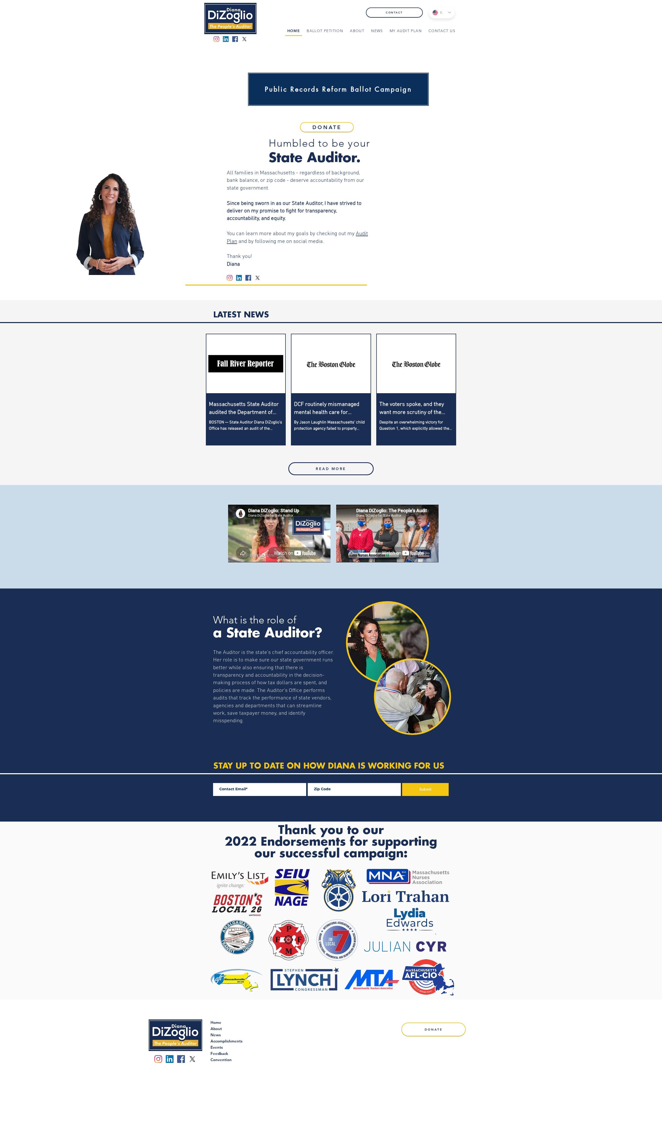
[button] (357, 31)
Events (216, 1047)
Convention (221, 1059)
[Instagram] (216, 39)
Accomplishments (226, 1041)
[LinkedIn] (226, 39)
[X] (244, 39)
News (215, 1034)
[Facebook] (235, 39)
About (216, 1028)
